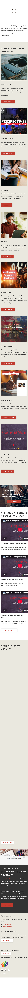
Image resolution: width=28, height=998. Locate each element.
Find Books (6, 205)
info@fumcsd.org (7, 926)
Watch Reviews (7, 309)
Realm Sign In (7, 940)
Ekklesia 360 (3, 973)
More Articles (7, 842)
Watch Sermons (8, 101)
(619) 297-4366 (7, 924)
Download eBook (8, 417)
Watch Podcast (8, 153)
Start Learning (8, 363)
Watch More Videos (9, 630)
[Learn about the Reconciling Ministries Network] (4, 963)
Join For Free (7, 905)
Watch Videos (7, 471)
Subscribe (6, 953)
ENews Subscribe (14, 501)
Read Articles (7, 256)
